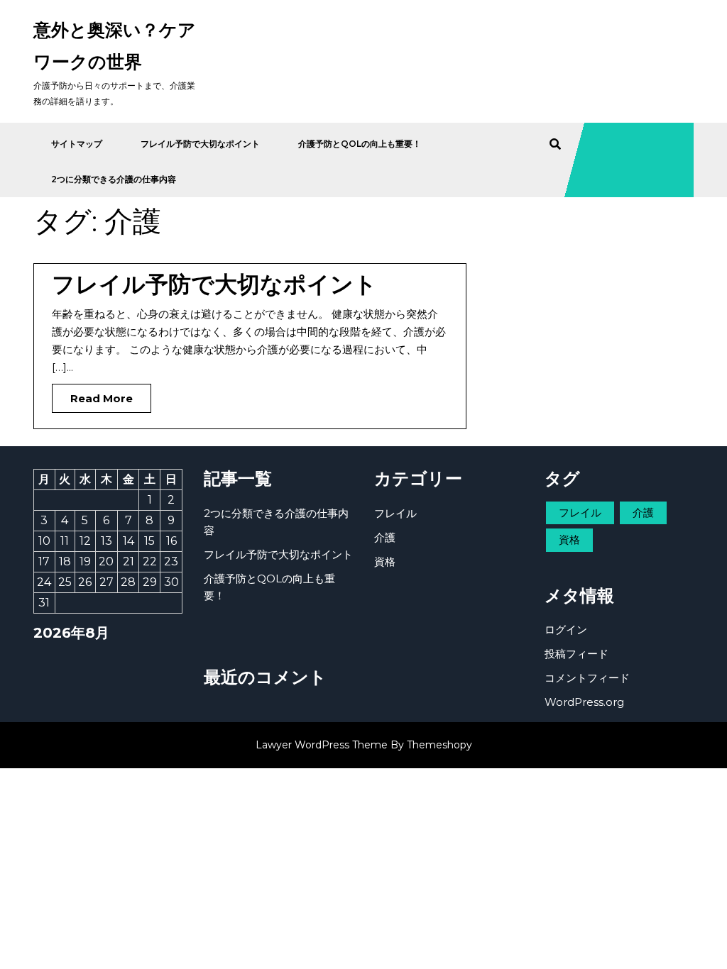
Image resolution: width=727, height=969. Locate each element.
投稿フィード (576, 653)
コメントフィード (587, 678)
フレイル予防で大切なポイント (200, 143)
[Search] (555, 144)
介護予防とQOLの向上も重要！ (359, 143)
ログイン (566, 629)
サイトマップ (76, 143)
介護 (384, 537)
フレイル (395, 513)
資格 (384, 561)
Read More (92, 394)
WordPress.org (584, 702)
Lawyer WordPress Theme (322, 744)
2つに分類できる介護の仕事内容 (113, 179)
